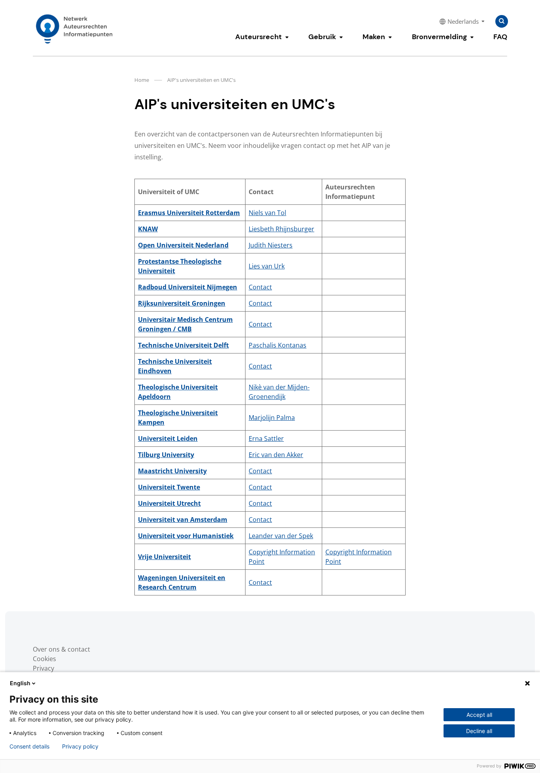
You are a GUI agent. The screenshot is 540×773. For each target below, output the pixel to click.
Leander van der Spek (281, 535)
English (20, 683)
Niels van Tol (267, 212)
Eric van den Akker (276, 454)
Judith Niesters (271, 245)
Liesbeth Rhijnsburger (281, 229)
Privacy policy (80, 746)
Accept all (479, 714)
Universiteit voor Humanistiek (186, 535)
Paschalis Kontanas (277, 345)
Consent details (29, 746)
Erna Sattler (266, 438)
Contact (260, 287)
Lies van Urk (267, 266)
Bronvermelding (439, 37)
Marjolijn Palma (272, 417)
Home (141, 79)
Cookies (44, 658)
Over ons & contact (61, 649)
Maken (374, 37)
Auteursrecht (258, 37)
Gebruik (322, 37)
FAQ (500, 37)
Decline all (479, 731)
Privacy (43, 668)
